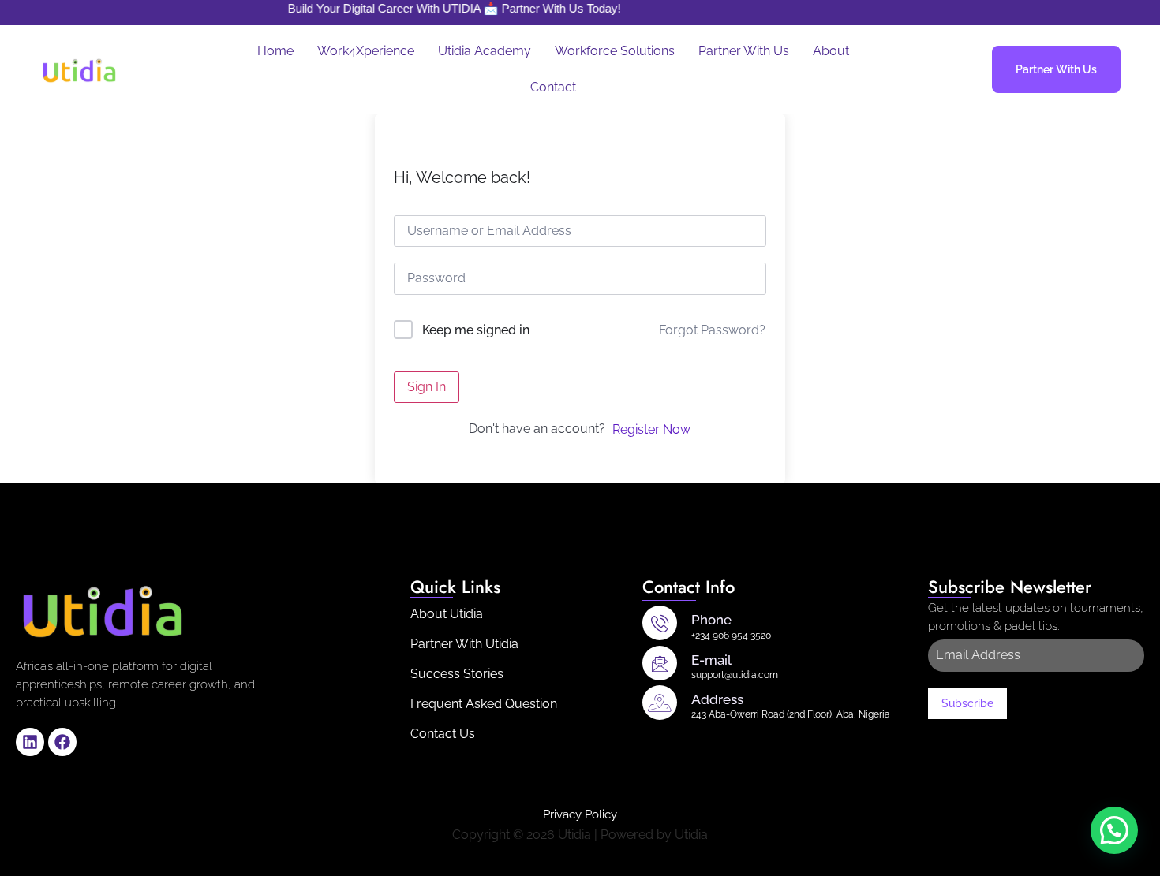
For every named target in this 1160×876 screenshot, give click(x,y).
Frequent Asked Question (483, 703)
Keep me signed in (475, 329)
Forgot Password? (712, 329)
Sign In (426, 386)
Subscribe (967, 703)
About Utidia (446, 613)
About (831, 50)
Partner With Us (743, 50)
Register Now (651, 429)
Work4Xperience (365, 50)
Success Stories (456, 673)
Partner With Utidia (464, 643)
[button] (1114, 830)
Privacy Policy (580, 814)
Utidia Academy (484, 50)
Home (275, 50)
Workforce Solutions (615, 50)
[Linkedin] (30, 742)
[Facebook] (62, 742)
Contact (553, 87)
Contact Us (442, 733)
